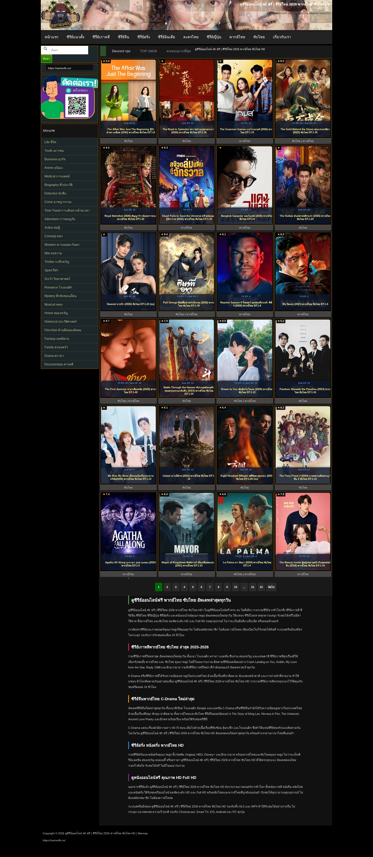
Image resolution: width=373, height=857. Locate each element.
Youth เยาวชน (54, 150)
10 (235, 587)
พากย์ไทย (237, 37)
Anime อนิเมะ (53, 167)
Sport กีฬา (51, 270)
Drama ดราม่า (54, 355)
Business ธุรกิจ (54, 159)
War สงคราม (53, 253)
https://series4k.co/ (59, 68)
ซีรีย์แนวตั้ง (75, 37)
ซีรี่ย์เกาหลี (101, 37)
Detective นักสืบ (55, 193)
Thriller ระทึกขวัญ (56, 261)
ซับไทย (259, 37)
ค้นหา (46, 58)
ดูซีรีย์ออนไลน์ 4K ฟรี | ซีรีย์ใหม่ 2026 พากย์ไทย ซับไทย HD (100, 833)
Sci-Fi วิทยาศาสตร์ (57, 278)
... (244, 587)
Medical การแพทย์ (57, 176)
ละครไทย (191, 37)
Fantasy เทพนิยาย (56, 338)
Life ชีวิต (50, 142)
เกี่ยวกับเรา (282, 37)
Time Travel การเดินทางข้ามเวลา (67, 210)
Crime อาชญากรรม (57, 202)
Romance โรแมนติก (58, 287)
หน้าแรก (51, 37)
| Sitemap (142, 833)
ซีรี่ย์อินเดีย (166, 37)
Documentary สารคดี (58, 364)
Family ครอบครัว (56, 347)
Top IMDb (148, 51)
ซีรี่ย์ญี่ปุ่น (214, 37)
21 (252, 587)
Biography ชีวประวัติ (58, 184)
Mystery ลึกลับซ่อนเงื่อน (60, 296)
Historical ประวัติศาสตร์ (60, 321)
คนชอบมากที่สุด (178, 51)
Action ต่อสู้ (52, 227)
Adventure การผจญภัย (59, 219)
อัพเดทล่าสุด (121, 51)
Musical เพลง (53, 304)
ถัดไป (271, 587)
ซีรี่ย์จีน (123, 37)
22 (261, 587)
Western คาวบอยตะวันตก (61, 244)
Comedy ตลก (53, 236)
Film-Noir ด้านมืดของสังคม (62, 330)
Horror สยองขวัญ (56, 313)
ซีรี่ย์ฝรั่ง (143, 37)
